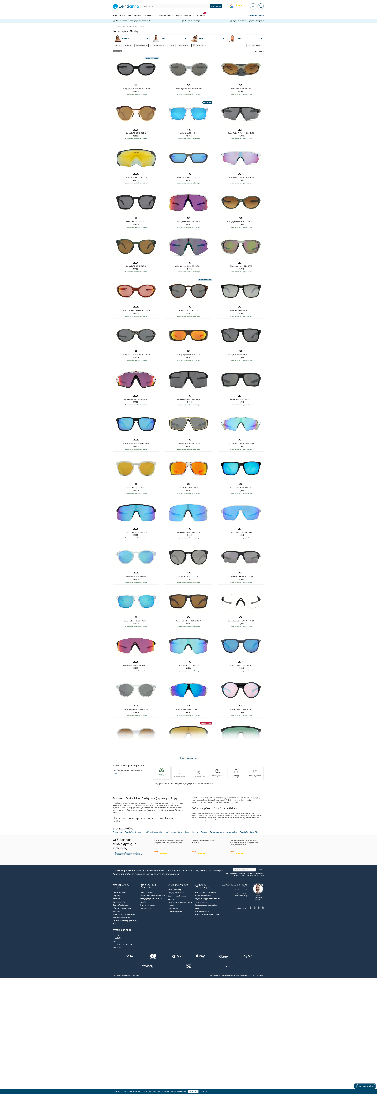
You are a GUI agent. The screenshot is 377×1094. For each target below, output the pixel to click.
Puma (187, 832)
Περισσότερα (182, 1091)
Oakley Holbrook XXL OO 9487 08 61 (188, 621)
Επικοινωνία (117, 947)
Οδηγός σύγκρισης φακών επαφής (207, 914)
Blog (114, 941)
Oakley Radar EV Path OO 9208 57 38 (188, 710)
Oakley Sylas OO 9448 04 (188, 133)
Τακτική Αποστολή (174, 890)
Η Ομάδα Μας (117, 938)
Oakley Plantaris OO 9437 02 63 (241, 89)
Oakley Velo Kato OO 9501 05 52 (136, 177)
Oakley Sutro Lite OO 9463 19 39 (188, 532)
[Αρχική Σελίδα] (113, 26)
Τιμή (170, 45)
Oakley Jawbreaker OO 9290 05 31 (136, 399)
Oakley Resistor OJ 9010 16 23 (188, 665)
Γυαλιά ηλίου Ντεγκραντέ (134, 832)
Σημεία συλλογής (119, 902)
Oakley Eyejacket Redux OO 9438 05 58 (188, 89)
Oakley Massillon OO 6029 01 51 (188, 443)
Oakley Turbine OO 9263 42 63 (240, 399)
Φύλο (116, 45)
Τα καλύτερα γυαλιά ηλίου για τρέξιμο (223, 832)
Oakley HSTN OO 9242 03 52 (136, 266)
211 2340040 (243, 893)
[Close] (374, 1084)
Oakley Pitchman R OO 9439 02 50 (136, 710)
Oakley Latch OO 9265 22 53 (188, 310)
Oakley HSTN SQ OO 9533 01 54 (136, 222)
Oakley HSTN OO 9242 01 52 (188, 577)
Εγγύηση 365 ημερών (147, 905)
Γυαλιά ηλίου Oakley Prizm (249, 832)
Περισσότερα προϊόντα (188, 758)
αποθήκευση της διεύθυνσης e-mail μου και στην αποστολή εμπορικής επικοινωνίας (249, 874)
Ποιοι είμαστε (118, 935)
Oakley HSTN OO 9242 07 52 (136, 133)
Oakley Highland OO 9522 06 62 (188, 355)
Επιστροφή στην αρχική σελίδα (121, 975)
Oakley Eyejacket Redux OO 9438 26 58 (240, 222)
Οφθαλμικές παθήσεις (203, 896)
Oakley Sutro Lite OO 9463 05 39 (188, 399)
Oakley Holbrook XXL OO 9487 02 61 (241, 355)
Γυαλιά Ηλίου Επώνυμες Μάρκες (127, 26)
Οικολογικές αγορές (175, 912)
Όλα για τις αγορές (119, 892)
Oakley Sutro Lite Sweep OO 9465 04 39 (188, 266)
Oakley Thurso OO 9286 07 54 (240, 665)
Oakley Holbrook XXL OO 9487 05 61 (136, 443)
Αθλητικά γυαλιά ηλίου (154, 832)
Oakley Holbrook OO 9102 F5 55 (241, 488)
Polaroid (204, 832)
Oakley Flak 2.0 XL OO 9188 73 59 (241, 577)
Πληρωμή (116, 896)
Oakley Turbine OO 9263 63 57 (188, 488)
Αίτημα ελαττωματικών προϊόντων (152, 896)
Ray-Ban (195, 832)
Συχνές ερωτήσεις (146, 892)
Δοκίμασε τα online (366, 1086)
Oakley (116, 51)
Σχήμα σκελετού (157, 45)
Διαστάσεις (182, 45)
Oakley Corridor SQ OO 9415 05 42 (241, 532)
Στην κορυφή (135, 975)
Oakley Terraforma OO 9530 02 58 (188, 177)
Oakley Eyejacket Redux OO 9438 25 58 (136, 310)
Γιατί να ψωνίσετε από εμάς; (123, 944)
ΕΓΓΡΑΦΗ (260, 870)
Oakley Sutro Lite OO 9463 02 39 (188, 222)
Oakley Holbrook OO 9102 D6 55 (241, 310)
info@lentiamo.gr (241, 896)
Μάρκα (127, 45)
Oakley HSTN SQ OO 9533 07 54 (136, 488)
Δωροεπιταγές (173, 908)
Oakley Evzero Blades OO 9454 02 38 (136, 665)
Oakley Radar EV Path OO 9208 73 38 (241, 443)
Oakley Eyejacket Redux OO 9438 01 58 (136, 89)
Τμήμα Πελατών (146, 908)
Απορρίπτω (203, 1091)
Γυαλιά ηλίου (117, 832)
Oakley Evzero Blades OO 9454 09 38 (241, 621)
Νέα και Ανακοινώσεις (203, 911)
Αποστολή (116, 899)
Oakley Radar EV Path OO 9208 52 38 (241, 133)
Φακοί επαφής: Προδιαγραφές (205, 892)
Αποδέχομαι (193, 1091)
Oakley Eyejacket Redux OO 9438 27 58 (136, 355)
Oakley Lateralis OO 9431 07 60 (241, 266)
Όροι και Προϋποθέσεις (121, 905)
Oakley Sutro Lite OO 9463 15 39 (136, 532)
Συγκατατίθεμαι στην (246, 874)
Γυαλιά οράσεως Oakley (174, 832)
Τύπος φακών (140, 45)
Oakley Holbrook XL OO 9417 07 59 (136, 621)
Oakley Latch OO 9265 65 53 (136, 577)
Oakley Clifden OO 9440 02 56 (240, 710)
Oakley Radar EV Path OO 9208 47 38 (241, 177)
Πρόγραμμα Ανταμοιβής (176, 893)
